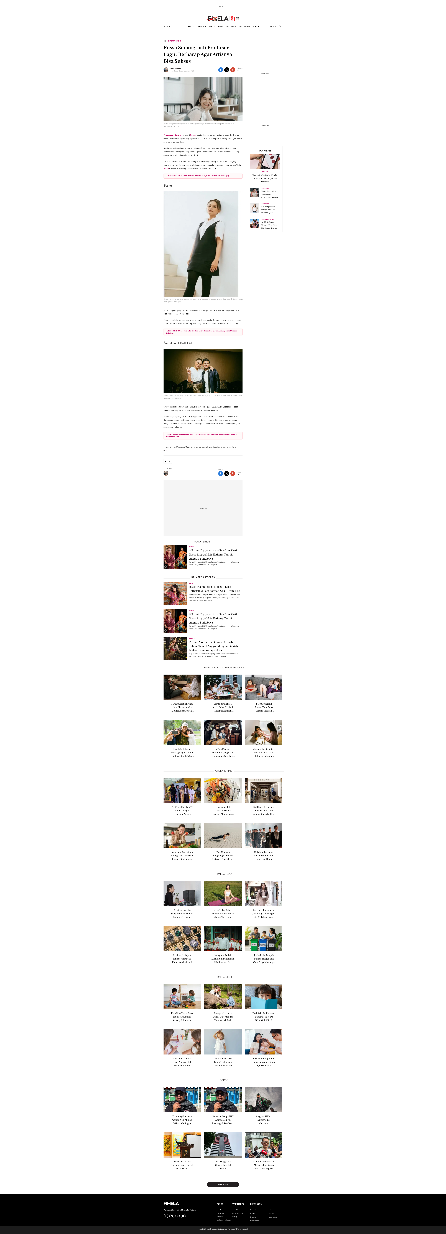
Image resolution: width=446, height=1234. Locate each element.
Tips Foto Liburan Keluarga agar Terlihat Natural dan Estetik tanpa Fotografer (182, 752)
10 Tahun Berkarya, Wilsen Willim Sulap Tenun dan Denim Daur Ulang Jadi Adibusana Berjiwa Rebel (264, 855)
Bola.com (272, 1210)
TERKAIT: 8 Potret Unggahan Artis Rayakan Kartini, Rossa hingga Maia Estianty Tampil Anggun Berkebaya (201, 332)
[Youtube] (183, 1216)
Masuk (273, 26)
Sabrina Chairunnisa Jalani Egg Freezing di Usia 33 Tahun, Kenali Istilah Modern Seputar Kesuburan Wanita (264, 913)
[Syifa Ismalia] (167, 69)
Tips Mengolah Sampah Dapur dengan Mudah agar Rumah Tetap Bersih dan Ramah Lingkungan (223, 810)
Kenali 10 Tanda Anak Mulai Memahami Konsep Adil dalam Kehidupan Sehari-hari (182, 1016)
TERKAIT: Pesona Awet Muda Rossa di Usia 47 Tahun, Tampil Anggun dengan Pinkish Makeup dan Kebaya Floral (201, 435)
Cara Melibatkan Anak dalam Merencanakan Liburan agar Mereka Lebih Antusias (182, 707)
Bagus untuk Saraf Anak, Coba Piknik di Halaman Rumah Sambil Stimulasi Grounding (222, 707)
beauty (212, 26)
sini (167, 450)
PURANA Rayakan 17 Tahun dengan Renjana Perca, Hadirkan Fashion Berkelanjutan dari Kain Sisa (182, 810)
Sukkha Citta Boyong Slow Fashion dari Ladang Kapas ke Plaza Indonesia (263, 810)
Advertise (220, 1216)
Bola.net (252, 1213)
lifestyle (191, 26)
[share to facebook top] (220, 69)
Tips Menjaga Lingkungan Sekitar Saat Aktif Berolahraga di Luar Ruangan (223, 855)
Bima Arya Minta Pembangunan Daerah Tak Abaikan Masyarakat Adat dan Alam (182, 1165)
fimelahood (244, 26)
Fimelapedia (224, 874)
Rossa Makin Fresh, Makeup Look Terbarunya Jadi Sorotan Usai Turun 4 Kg (214, 589)
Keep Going (223, 1184)
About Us (220, 1210)
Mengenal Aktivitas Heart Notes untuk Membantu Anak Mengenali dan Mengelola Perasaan (182, 1062)
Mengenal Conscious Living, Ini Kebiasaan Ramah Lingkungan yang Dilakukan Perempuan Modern (182, 855)
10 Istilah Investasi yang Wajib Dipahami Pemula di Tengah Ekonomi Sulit (182, 913)
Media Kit (235, 1210)
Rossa (192, 135)
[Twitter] (177, 1216)
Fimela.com (253, 1217)
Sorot (224, 1080)
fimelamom (231, 26)
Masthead (220, 1213)
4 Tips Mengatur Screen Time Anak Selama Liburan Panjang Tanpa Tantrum (264, 707)
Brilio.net (271, 1213)
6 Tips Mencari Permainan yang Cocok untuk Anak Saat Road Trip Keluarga (223, 752)
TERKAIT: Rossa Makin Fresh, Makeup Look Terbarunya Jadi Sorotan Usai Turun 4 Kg (197, 176)
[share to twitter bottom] (226, 473)
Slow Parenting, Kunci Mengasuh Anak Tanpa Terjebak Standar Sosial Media (263, 1062)
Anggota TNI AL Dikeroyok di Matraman (264, 1120)
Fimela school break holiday (224, 667)
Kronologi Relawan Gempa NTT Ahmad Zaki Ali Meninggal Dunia (182, 1120)
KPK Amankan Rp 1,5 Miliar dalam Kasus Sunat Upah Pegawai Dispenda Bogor (263, 1165)
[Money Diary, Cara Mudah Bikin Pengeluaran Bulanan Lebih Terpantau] (254, 193)
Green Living (224, 771)
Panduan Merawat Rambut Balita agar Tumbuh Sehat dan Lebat (223, 1062)
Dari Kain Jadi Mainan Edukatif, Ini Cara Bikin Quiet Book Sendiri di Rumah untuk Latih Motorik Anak (263, 1016)
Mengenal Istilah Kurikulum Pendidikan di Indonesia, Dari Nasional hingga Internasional (222, 958)
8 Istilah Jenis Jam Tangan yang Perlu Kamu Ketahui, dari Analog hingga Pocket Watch (182, 958)
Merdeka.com (254, 1221)
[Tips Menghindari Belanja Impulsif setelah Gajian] (254, 208)
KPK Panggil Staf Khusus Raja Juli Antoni (223, 1165)
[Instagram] (171, 1216)
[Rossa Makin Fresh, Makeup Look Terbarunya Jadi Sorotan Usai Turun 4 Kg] (175, 593)
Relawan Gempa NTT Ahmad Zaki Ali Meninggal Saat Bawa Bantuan (223, 1120)
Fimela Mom (224, 977)
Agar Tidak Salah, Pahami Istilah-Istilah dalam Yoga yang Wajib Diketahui (223, 913)
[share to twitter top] (226, 69)
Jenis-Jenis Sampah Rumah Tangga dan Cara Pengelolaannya (264, 958)
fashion (202, 26)
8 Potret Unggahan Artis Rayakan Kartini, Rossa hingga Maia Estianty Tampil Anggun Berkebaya (214, 554)
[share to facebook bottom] (220, 473)
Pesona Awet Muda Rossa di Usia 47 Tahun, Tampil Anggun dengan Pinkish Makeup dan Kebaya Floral (213, 646)
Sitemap (234, 1216)
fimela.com (213, 1229)
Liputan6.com (254, 1210)
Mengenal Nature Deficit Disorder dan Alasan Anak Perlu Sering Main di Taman (223, 1016)
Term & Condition (237, 1213)
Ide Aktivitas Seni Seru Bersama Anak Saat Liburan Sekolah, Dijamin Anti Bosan (264, 752)
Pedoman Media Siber (224, 1220)
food (220, 26)
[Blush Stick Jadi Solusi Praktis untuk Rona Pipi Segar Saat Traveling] (265, 161)
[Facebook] (166, 1216)
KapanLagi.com (273, 1217)
